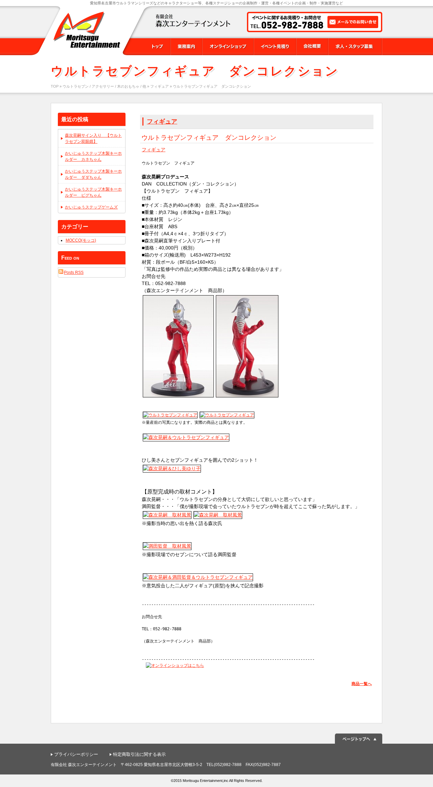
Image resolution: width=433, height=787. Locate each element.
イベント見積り (275, 46)
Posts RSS (74, 272)
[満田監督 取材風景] (167, 547)
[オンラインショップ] (175, 665)
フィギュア (159, 86)
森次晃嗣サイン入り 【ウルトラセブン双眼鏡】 (93, 138)
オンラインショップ (228, 46)
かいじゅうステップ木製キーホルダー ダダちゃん (93, 174)
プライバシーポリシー (76, 754)
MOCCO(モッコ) (81, 240)
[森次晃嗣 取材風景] (167, 516)
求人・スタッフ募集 (355, 46)
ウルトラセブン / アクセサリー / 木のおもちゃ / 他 (104, 86)
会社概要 (312, 46)
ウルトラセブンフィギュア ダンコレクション (208, 137)
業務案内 (186, 46)
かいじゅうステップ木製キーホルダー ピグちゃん (93, 192)
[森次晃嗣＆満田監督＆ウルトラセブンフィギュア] (198, 578)
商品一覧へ (361, 683)
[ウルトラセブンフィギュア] (178, 395)
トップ (157, 46)
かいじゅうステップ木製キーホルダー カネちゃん (93, 156)
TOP (55, 86)
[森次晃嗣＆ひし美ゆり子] (172, 470)
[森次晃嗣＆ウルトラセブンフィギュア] (186, 438)
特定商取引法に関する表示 (139, 754)
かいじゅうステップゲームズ (91, 207)
